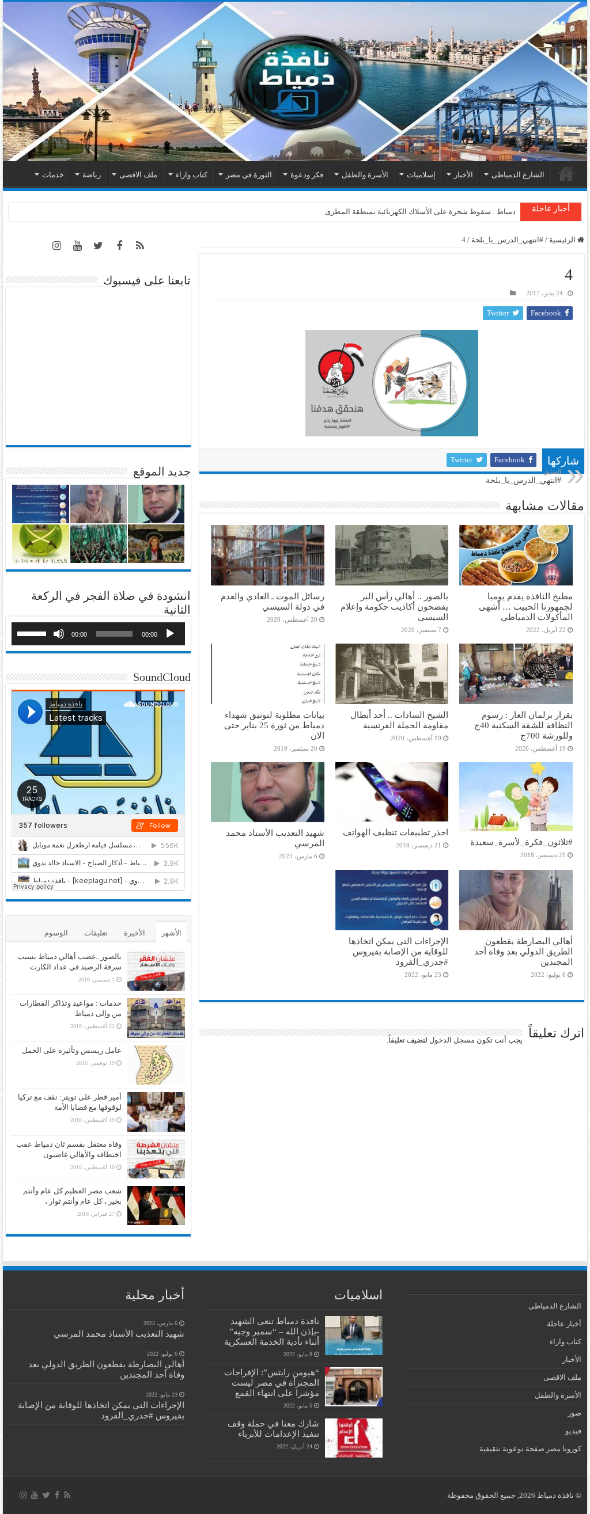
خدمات (53, 174)
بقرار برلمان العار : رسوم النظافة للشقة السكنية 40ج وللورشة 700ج (523, 725)
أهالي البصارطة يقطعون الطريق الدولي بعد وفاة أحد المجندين (523, 951)
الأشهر (171, 933)
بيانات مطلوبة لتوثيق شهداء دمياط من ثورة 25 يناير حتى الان (274, 725)
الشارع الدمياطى (517, 174)
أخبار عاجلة (564, 1323)
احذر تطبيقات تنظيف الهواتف (395, 832)
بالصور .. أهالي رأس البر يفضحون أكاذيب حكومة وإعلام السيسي (394, 606)
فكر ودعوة (306, 174)
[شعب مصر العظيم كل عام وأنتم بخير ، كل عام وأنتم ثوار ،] (156, 1205)
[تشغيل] (170, 634)
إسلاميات (421, 174)
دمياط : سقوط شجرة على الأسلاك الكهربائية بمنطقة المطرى (420, 211)
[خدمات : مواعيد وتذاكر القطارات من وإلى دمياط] (156, 1017)
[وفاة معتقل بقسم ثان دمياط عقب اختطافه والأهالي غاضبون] (156, 1158)
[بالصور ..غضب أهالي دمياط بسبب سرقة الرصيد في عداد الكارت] (156, 971)
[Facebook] (119, 246)
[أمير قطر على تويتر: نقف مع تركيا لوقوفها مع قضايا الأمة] (156, 1111)
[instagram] (57, 246)
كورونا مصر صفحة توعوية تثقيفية (530, 1448)
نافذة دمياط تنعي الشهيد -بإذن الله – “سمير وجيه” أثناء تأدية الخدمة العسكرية (271, 1331)
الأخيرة (134, 933)
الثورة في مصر (249, 174)
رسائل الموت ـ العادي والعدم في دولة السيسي (272, 601)
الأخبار (463, 174)
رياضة (91, 174)
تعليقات (96, 933)
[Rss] (140, 246)
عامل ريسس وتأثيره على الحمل (72, 1050)
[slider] (33, 632)
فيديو (573, 1430)
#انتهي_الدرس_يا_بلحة (507, 239)
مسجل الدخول (452, 1040)
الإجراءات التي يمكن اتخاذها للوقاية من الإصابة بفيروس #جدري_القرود (398, 951)
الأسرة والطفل (365, 174)
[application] (98, 633)
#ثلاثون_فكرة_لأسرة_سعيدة (521, 842)
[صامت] (59, 634)
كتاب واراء (191, 174)
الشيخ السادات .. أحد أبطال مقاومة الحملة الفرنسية (399, 720)
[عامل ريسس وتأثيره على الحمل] (156, 1065)
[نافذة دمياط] (295, 81)
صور (574, 1413)
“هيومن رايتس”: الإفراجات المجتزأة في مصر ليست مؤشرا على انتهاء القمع (271, 1382)
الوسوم (56, 933)
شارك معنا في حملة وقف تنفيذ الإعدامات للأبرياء (273, 1428)
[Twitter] (98, 246)
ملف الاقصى (138, 174)
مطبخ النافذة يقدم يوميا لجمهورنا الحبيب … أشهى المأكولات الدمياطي (526, 606)
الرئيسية (566, 173)
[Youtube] (78, 246)
